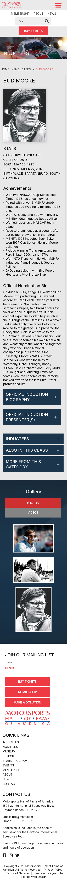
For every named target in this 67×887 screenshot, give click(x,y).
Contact (10, 784)
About (38, 13)
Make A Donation (27, 702)
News (51, 13)
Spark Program (15, 761)
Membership (20, 13)
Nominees (10, 747)
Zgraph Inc (57, 873)
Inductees (22, 69)
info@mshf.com (22, 817)
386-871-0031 (22, 821)
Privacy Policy (53, 869)
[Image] (33, 538)
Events (8, 765)
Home (5, 69)
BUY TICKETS (33, 31)
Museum (9, 751)
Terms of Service (17, 873)
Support (9, 756)
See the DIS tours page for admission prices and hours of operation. (33, 845)
